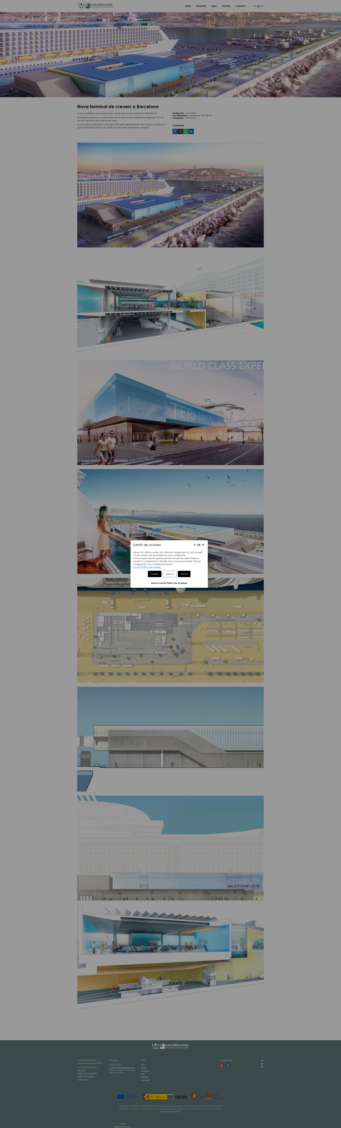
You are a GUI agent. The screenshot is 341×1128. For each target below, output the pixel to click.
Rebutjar (184, 574)
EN (203, 544)
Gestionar (170, 574)
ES (195, 544)
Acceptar (155, 574)
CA (198, 544)
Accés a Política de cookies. (147, 567)
